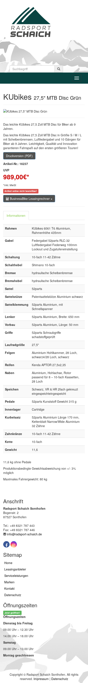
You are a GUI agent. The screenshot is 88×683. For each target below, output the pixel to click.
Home (8, 563)
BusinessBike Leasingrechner (30, 198)
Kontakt (9, 588)
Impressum (41, 679)
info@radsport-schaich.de (24, 534)
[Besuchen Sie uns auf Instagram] (13, 544)
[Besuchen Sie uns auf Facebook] (6, 544)
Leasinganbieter (15, 569)
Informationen (16, 215)
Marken (9, 582)
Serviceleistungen (16, 575)
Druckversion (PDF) (19, 156)
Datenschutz (12, 595)
